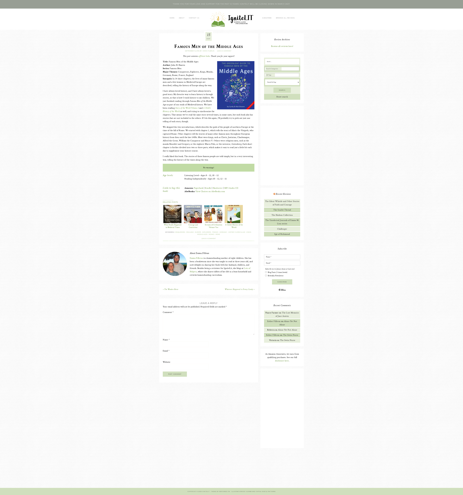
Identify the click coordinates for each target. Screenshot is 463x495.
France (215, 232)
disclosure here (282, 360)
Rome (218, 234)
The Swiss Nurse (290, 335)
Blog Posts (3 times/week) (278, 272)
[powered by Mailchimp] (282, 291)
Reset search (282, 96)
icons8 (249, 491)
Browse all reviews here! (282, 46)
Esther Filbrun (274, 321)
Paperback (198, 188)
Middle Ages (202, 234)
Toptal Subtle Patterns (266, 491)
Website (166, 362)
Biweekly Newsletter (276, 276)
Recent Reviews (283, 194)
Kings (248, 232)
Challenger (282, 229)
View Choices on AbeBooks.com (210, 191)
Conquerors (179, 232)
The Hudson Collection (282, 215)
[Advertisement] (282, 145)
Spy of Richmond (282, 234)
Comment (168, 312)
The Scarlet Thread (282, 209)
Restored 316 (224, 491)
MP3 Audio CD (231, 188)
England (190, 232)
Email (166, 350)
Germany (223, 232)
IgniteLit (231, 19)
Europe (198, 232)
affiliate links (204, 56)
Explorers (206, 232)
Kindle (208, 188)
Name (166, 339)
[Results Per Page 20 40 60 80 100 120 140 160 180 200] (282, 82)
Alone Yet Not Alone (287, 329)
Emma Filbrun (196, 258)
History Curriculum (236, 232)
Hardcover (218, 188)
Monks (211, 234)
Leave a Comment (224, 51)
